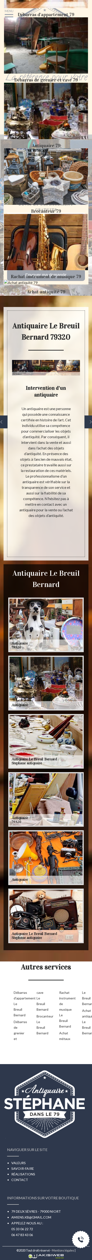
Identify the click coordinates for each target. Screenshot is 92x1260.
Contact (19, 1180)
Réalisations (23, 1174)
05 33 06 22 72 (22, 1229)
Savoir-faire (22, 1168)
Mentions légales (63, 1250)
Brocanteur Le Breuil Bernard (40, 1024)
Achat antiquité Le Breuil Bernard (86, 1022)
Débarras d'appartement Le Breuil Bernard (17, 1004)
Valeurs (18, 1163)
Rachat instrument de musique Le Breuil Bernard (63, 1009)
